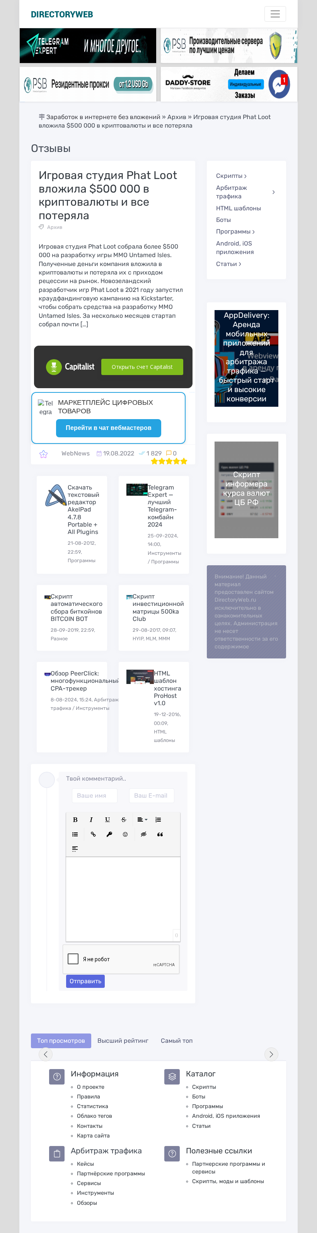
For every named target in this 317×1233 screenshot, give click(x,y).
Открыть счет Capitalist (142, 366)
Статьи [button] (226, 264)
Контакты (89, 1126)
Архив (54, 227)
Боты (223, 219)
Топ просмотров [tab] (61, 1040)
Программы (207, 1106)
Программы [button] (233, 231)
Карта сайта (93, 1135)
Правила (88, 1096)
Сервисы (89, 1183)
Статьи (201, 1126)
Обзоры (87, 1203)
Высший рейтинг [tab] (122, 1040)
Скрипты (204, 1087)
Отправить (85, 981)
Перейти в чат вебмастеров (109, 428)
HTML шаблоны (238, 208)
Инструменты (95, 1193)
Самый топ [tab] (177, 1040)
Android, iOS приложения (235, 248)
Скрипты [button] (229, 175)
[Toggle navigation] (275, 14)
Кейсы (85, 1164)
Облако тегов (94, 1116)
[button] (75, 819)
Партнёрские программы (111, 1173)
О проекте (90, 1087)
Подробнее (246, 358)
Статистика (92, 1106)
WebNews (75, 453)
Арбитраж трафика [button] (231, 192)
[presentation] (46, 1054)
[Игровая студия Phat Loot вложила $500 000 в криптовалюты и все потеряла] (43, 453)
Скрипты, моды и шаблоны (228, 1181)
